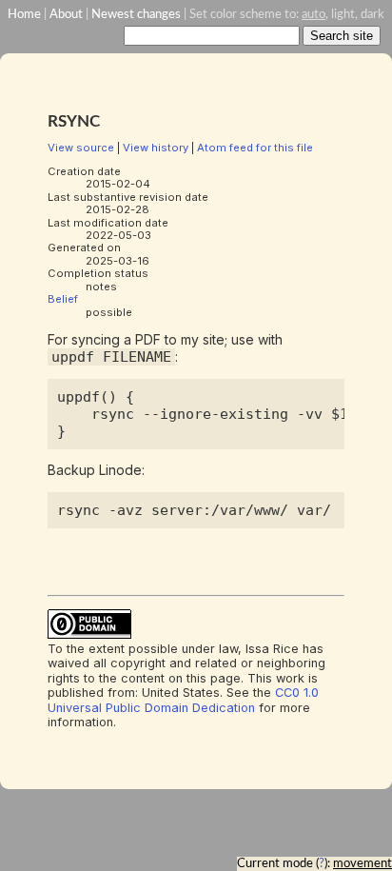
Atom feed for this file (255, 147)
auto (313, 14)
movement (362, 863)
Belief (63, 299)
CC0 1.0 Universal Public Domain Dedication (183, 699)
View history (155, 147)
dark (372, 14)
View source (81, 147)
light (343, 14)
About (66, 14)
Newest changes (136, 14)
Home (24, 14)
